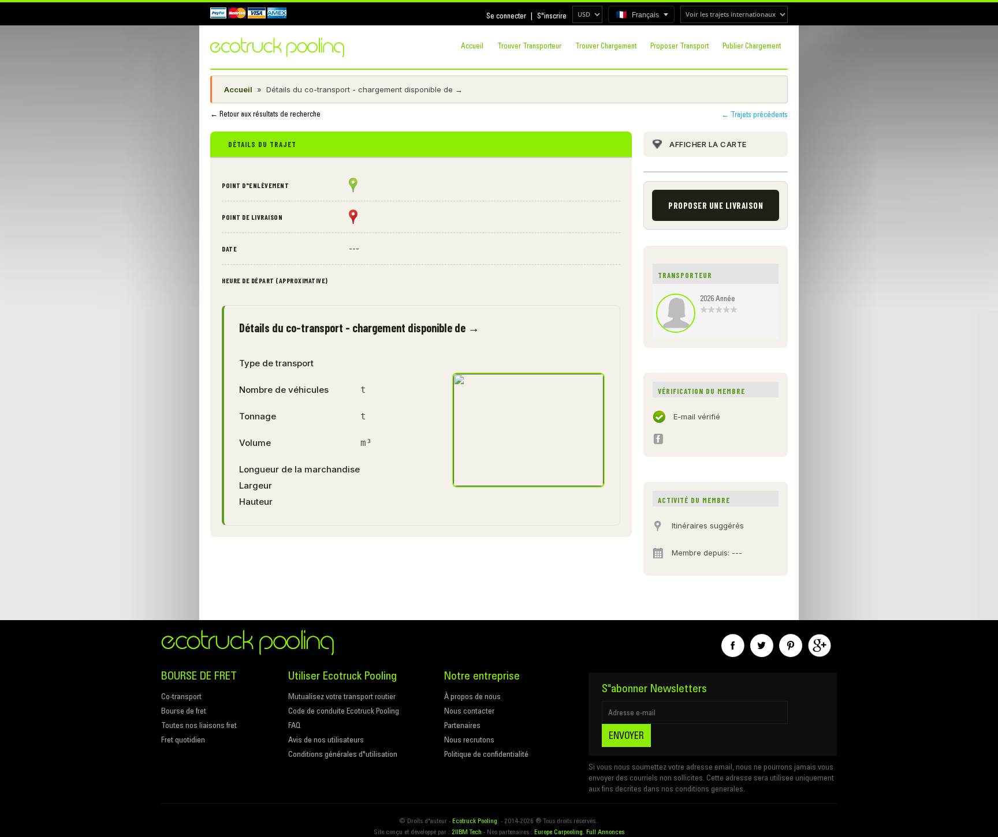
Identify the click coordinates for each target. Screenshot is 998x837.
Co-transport (181, 696)
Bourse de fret (183, 710)
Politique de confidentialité (486, 754)
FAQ (294, 725)
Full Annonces (605, 831)
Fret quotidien (183, 739)
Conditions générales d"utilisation (342, 754)
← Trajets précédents (754, 114)
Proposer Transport (679, 45)
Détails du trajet (262, 144)
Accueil (472, 45)
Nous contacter (469, 710)
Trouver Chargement (605, 45)
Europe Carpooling (558, 831)
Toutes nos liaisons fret (199, 725)
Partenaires (462, 725)
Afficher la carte (708, 144)
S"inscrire (552, 15)
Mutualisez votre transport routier (342, 696)
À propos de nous (472, 696)
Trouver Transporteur (529, 45)
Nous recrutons (469, 739)
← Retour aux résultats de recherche (265, 113)
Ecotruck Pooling (474, 820)
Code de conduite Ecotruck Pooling (343, 710)
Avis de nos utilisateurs (326, 739)
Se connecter (506, 15)
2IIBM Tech (467, 831)
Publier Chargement (752, 45)
